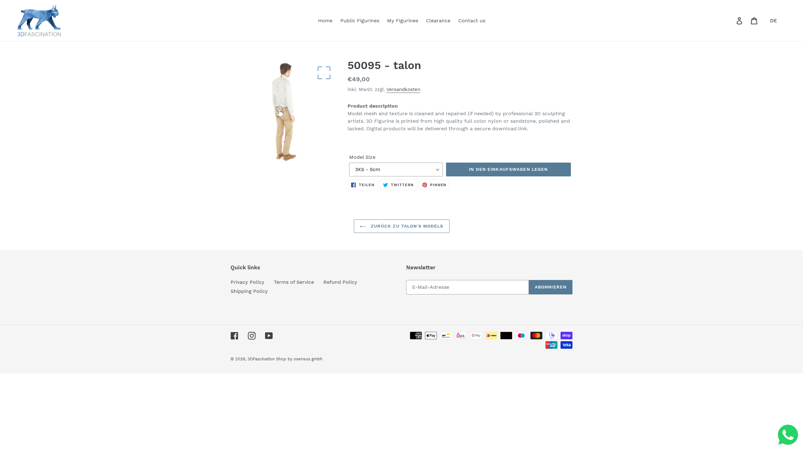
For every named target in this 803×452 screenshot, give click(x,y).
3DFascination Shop (266, 359)
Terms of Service (294, 282)
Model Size (362, 157)
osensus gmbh (308, 359)
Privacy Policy (247, 282)
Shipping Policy (249, 291)
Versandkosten (403, 89)
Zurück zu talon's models (406, 226)
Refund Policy (340, 282)
